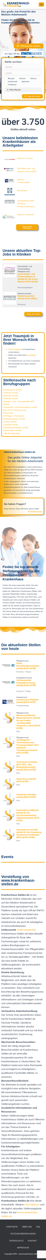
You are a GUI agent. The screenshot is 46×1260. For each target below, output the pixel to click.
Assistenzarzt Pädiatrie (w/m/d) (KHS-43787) (27, 701)
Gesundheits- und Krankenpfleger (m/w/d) (20, 407)
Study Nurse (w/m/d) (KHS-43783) (26, 780)
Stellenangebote (14, 349)
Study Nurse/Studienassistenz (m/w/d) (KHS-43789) (27, 666)
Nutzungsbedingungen (23, 1234)
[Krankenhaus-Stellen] (17, 4)
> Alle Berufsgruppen (11, 433)
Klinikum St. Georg (24, 158)
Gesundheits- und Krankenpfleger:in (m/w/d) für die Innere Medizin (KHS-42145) (28, 278)
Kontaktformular (35, 512)
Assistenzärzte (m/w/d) (12, 390)
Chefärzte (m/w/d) (10, 398)
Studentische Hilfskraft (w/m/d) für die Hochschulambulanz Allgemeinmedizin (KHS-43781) (28, 815)
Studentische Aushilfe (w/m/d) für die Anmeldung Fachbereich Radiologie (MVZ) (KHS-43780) (29, 833)
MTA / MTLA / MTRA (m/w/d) (14, 410)
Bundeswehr (22, 190)
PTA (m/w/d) (8, 413)
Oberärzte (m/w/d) (10, 396)
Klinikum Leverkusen (25, 215)
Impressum (23, 1248)
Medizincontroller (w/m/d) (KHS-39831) (27, 297)
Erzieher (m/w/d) (10, 422)
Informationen (32, 1204)
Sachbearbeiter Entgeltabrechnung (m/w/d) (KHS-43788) (26, 682)
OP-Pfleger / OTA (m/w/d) (13, 416)
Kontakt (32, 1241)
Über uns (27, 1227)
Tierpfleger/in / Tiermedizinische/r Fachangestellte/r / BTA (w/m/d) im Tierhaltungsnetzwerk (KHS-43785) (27, 746)
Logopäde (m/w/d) (10, 425)
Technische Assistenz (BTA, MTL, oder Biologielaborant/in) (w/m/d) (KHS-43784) (27, 766)
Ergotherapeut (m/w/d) (12, 430)
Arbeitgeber (31, 355)
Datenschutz (16, 1241)
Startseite (12, 1227)
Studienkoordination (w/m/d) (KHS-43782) (26, 795)
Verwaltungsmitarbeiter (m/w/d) (15, 428)
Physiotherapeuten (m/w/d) (14, 419)
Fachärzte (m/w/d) (10, 393)
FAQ (38, 1227)
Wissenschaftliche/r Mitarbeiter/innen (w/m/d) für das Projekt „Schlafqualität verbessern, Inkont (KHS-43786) (28, 721)
